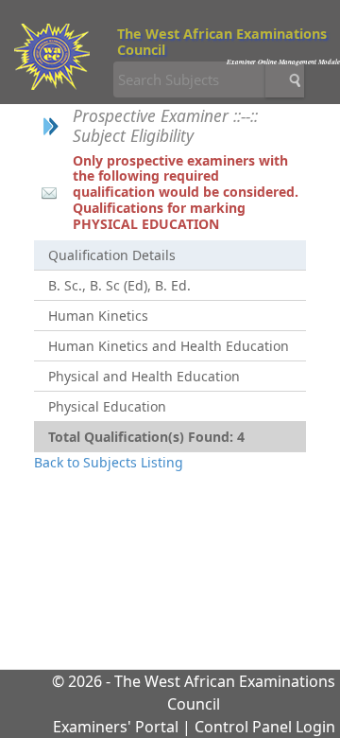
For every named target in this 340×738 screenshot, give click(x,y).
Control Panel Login (265, 726)
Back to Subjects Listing (108, 462)
